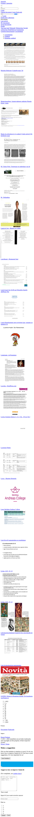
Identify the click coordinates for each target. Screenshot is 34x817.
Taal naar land (5, 28)
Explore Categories (6, 3)
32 (5, 718)
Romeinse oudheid (10, 38)
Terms (7, 744)
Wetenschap (19, 28)
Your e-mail (4, 792)
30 (5, 715)
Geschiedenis (19, 31)
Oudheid (7, 36)
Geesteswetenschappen (8, 31)
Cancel (3, 815)
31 (5, 717)
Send (8, 815)
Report (3, 737)
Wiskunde (12, 28)
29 (5, 713)
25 (5, 706)
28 (5, 711)
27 (5, 710)
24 (5, 704)
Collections (10, 17)
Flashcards (4, 17)
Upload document (6, 12)
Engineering (20, 30)
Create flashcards (17, 12)
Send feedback (6, 758)
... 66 (6, 720)
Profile (3, 26)
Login (2, 10)
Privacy (3, 744)
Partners (7, 737)
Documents (4, 729)
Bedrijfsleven (12, 30)
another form (17, 773)
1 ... (6, 703)
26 (5, 708)
